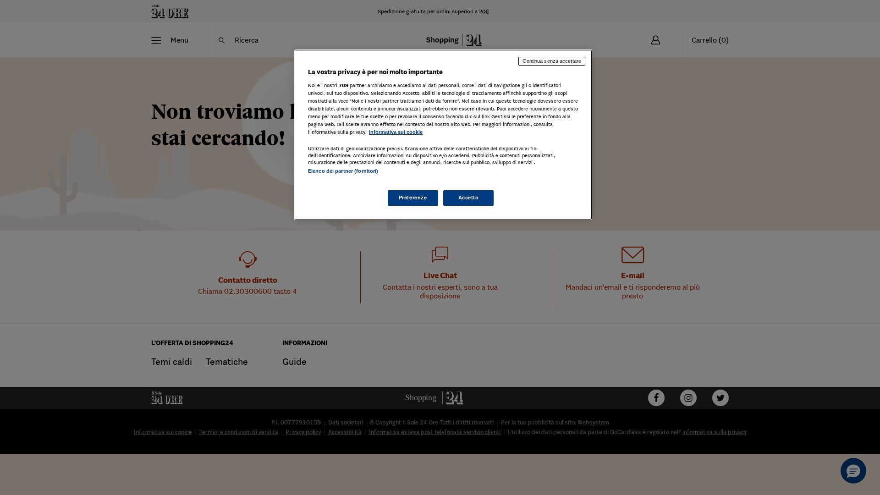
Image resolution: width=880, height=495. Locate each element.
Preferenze (413, 197)
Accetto (468, 197)
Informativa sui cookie (396, 132)
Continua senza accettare (551, 61)
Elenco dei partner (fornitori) (343, 171)
